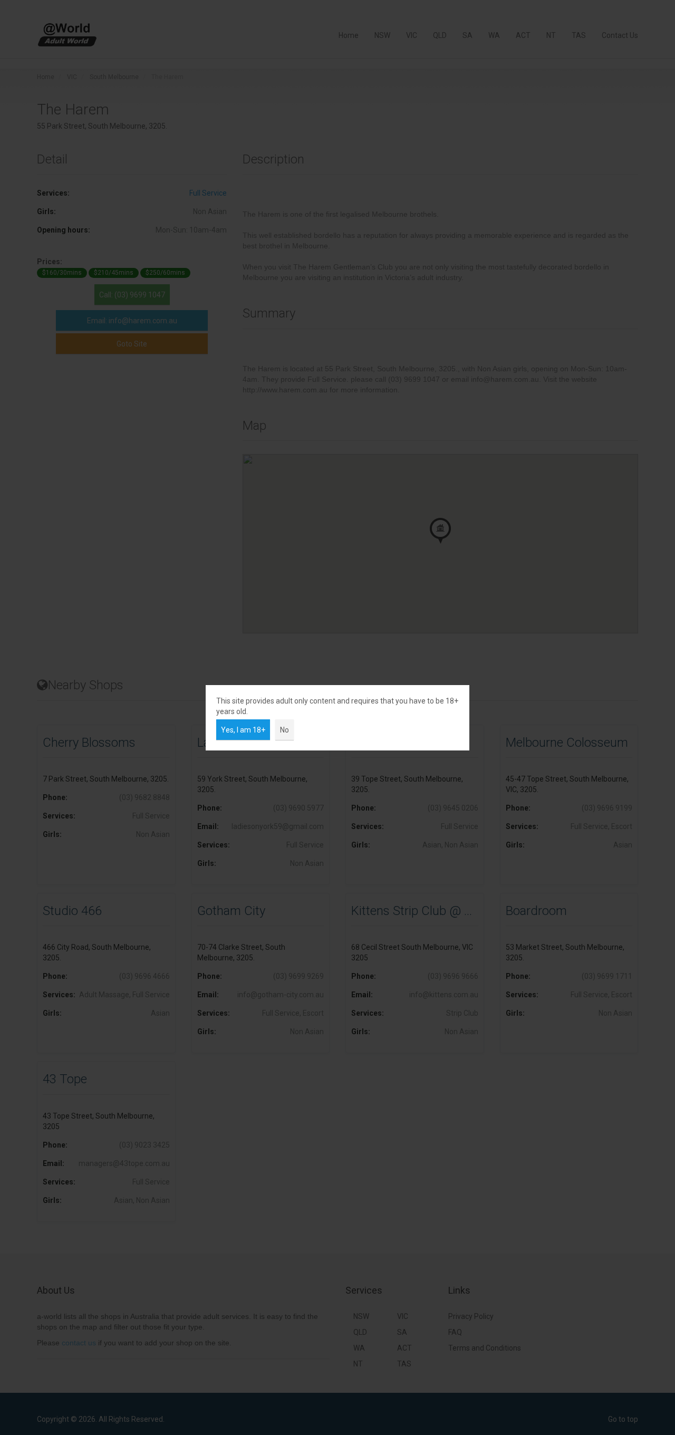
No (284, 730)
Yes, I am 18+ (243, 730)
